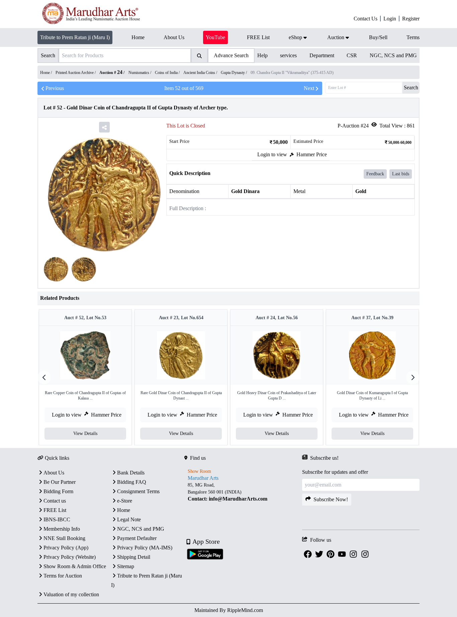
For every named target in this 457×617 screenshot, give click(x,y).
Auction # (110, 72)
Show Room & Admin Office (74, 566)
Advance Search (231, 55)
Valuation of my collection (71, 594)
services (288, 55)
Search (411, 87)
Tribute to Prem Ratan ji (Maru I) (75, 37)
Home (123, 510)
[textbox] (243, 492)
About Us (53, 472)
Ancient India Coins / (200, 72)
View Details (85, 433)
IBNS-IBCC (56, 519)
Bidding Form (58, 491)
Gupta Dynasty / (234, 72)
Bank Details (131, 472)
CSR (352, 55)
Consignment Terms (138, 491)
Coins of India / (168, 72)
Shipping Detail (133, 557)
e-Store (124, 501)
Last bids (400, 173)
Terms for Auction (62, 576)
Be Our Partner (59, 482)
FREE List (54, 510)
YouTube (215, 37)
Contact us (54, 501)
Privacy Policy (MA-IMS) (144, 547)
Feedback (375, 173)
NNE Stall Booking (64, 538)
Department (321, 55)
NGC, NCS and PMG (393, 55)
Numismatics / (140, 72)
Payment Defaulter (137, 538)
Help (262, 55)
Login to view (272, 154)
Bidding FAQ (131, 482)
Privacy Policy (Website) (69, 557)
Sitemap (125, 566)
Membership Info (61, 529)
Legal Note (129, 519)
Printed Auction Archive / (76, 72)
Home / (46, 72)
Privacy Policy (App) (65, 547)
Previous (54, 88)
